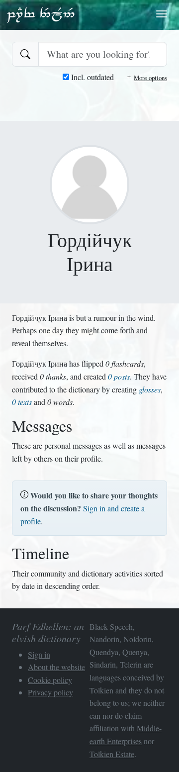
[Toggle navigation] (161, 13)
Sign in (39, 654)
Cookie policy (50, 680)
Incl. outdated (91, 77)
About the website (56, 667)
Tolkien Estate (112, 754)
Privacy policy (50, 692)
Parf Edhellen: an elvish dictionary (41, 14)
